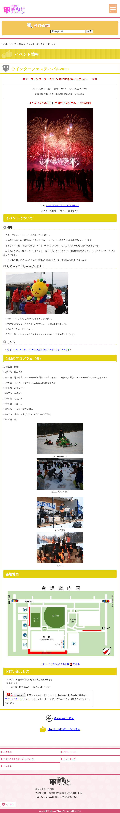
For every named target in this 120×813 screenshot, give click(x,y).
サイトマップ (69, 759)
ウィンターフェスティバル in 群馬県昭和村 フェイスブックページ (37, 349)
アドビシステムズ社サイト (17, 699)
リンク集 (7, 766)
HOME (5, 44)
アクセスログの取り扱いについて (18, 759)
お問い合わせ (69, 752)
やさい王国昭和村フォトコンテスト (62, 205)
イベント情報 (17, 44)
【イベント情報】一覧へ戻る (64, 729)
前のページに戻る (64, 718)
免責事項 (7, 752)
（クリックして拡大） (60, 664)
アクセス (10, 804)
